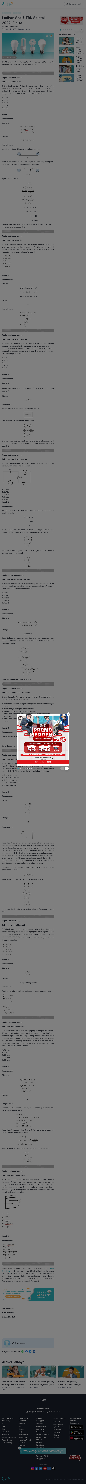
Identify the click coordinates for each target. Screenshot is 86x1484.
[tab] (18, 768)
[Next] (67, 768)
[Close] (68, 714)
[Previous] (62, 768)
